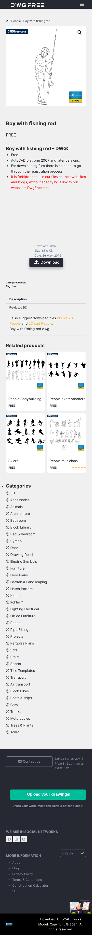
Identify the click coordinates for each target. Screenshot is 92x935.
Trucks (15, 711)
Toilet (14, 732)
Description (18, 299)
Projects (16, 636)
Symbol (16, 541)
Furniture (17, 568)
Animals (16, 507)
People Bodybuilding (24, 399)
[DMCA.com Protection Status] (17, 924)
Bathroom (18, 520)
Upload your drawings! (48, 794)
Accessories (19, 500)
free (14, 286)
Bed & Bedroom (22, 534)
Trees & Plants (21, 725)
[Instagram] (16, 839)
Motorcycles (20, 718)
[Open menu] (81, 4)
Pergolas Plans (22, 643)
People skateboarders (67, 399)
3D (12, 493)
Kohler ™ (16, 602)
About (17, 862)
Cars (14, 705)
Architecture (20, 513)
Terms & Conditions (27, 880)
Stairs (14, 657)
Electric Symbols (23, 561)
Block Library (20, 527)
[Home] (7, 21)
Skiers (13, 461)
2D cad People (40, 323)
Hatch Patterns (22, 589)
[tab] (46, 299)
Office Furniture (22, 616)
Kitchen (16, 595)
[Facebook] (9, 839)
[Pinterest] (24, 839)
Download (50, 262)
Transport (18, 677)
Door (14, 548)
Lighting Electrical (24, 609)
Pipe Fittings (20, 629)
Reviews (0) (18, 307)
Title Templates (22, 670)
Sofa (14, 650)
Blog (15, 868)
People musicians (64, 461)
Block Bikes (19, 691)
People (22, 282)
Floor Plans (19, 575)
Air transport (20, 684)
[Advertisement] (46, 215)
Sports (15, 664)
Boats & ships (21, 698)
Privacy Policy (22, 874)
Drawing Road (21, 554)
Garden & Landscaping (28, 582)
